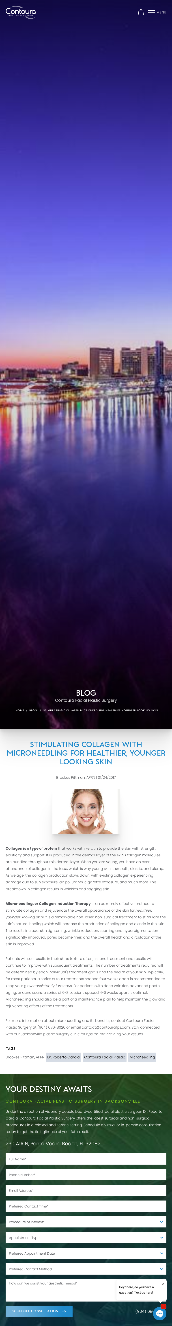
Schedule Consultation (35, 1311)
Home (20, 710)
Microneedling (18, 999)
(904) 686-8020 (51, 1027)
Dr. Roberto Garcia (63, 1057)
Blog (33, 710)
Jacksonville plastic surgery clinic (50, 1034)
